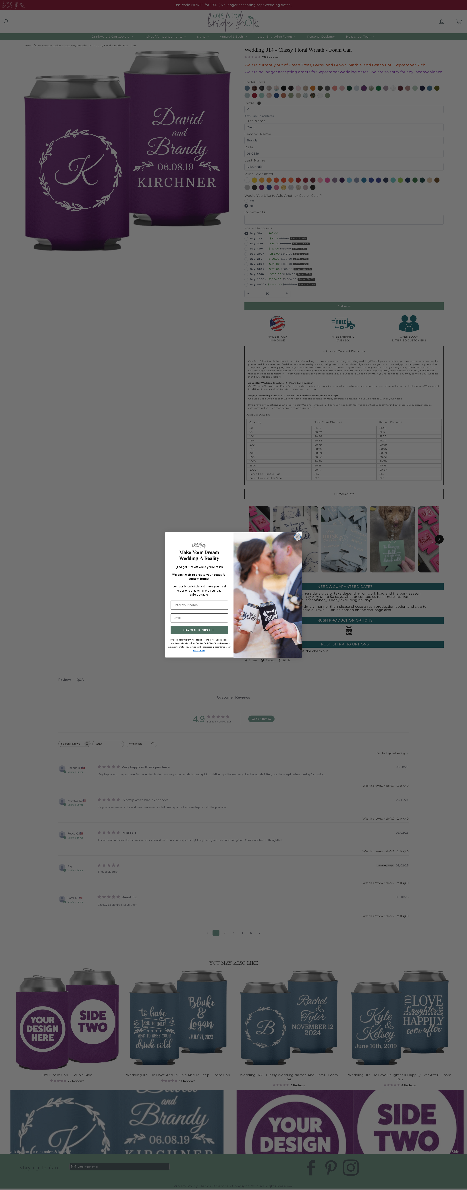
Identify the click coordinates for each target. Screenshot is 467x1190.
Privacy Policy (199, 650)
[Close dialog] (297, 537)
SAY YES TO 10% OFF (199, 630)
